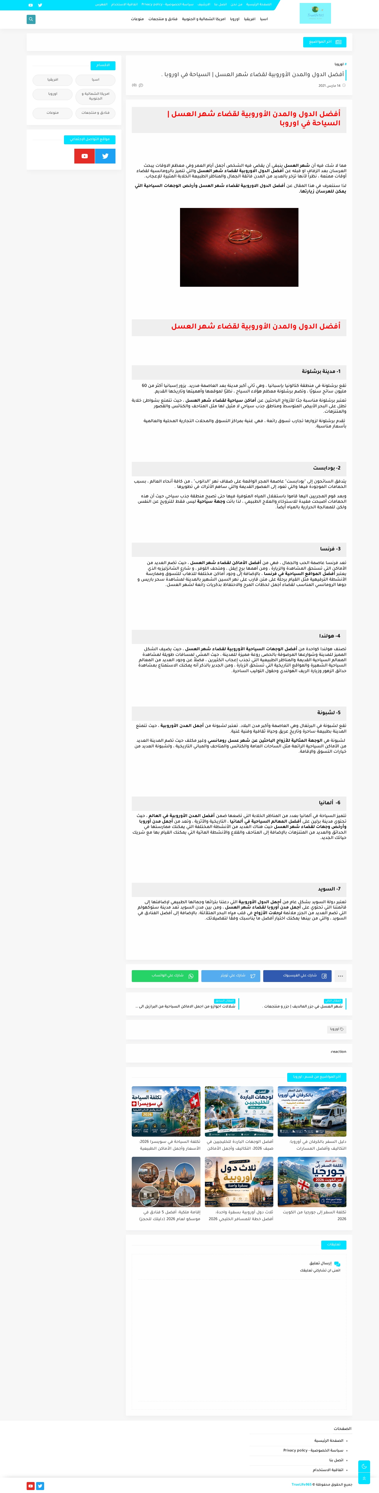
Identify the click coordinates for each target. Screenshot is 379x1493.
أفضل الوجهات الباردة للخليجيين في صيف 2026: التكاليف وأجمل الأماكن (240, 1145)
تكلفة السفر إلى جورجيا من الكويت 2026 (314, 1216)
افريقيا (250, 19)
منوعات (137, 19)
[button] (297, 976)
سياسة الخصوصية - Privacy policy (168, 5)
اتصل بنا (220, 5)
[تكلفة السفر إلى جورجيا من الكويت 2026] (312, 1182)
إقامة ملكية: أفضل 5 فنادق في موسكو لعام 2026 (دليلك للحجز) (169, 1216)
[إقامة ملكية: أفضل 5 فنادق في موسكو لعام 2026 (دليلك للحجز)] (166, 1182)
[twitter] (40, 5)
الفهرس (101, 5)
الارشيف (203, 5)
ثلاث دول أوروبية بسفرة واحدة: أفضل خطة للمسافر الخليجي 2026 (241, 1216)
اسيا (264, 19)
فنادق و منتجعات (163, 19)
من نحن (237, 5)
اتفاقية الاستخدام (124, 5)
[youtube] (31, 5)
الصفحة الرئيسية (259, 5)
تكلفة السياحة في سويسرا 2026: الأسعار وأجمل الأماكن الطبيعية (169, 1145)
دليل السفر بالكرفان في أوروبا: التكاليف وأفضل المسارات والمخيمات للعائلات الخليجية (317, 1145)
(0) (135, 86)
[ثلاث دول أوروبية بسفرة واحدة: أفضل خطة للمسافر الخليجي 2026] (239, 1182)
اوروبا (235, 19)
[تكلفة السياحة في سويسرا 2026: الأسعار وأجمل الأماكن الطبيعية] (166, 1111)
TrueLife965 (301, 1485)
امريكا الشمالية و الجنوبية (204, 19)
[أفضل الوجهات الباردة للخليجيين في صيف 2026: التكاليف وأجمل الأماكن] (239, 1111)
